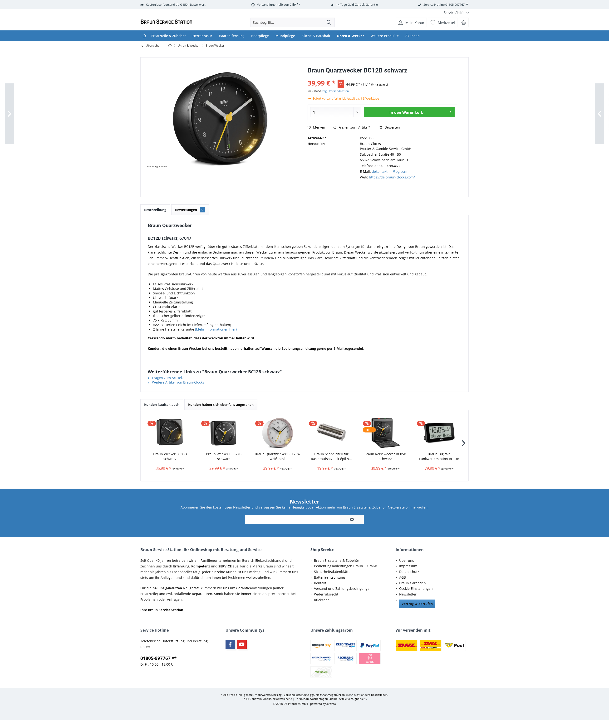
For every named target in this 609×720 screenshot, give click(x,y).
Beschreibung (155, 209)
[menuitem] (454, 13)
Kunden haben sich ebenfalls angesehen (221, 404)
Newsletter (408, 594)
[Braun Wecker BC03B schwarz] (170, 432)
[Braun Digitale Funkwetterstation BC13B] (439, 432)
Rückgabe (321, 600)
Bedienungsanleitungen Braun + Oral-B (345, 566)
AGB (402, 577)
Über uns (406, 560)
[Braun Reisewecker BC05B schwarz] (385, 432)
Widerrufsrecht (326, 594)
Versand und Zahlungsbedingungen (343, 588)
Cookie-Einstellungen (416, 588)
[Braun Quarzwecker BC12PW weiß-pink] (277, 432)
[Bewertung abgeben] (382, 76)
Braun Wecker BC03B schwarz (170, 456)
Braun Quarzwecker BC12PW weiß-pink (277, 456)
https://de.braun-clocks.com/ (392, 177)
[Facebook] (230, 644)
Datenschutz (409, 571)
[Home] (144, 35)
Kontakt (320, 583)
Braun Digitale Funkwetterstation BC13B (439, 456)
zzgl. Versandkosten (335, 91)
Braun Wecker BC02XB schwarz (223, 456)
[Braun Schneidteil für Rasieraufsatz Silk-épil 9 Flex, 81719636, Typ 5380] (331, 432)
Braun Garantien (412, 583)
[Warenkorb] (464, 22)
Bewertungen (189, 209)
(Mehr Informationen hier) (216, 329)
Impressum (408, 566)
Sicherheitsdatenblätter (333, 571)
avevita (331, 704)
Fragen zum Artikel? (354, 127)
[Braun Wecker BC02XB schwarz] (223, 432)
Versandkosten (294, 695)
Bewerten (392, 127)
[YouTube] (242, 644)
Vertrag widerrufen (417, 603)
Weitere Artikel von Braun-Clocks (177, 382)
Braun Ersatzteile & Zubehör (336, 560)
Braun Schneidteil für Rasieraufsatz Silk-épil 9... (331, 456)
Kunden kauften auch (161, 404)
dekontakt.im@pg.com (389, 171)
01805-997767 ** (158, 658)
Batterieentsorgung (329, 577)
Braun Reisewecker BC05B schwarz (385, 456)
